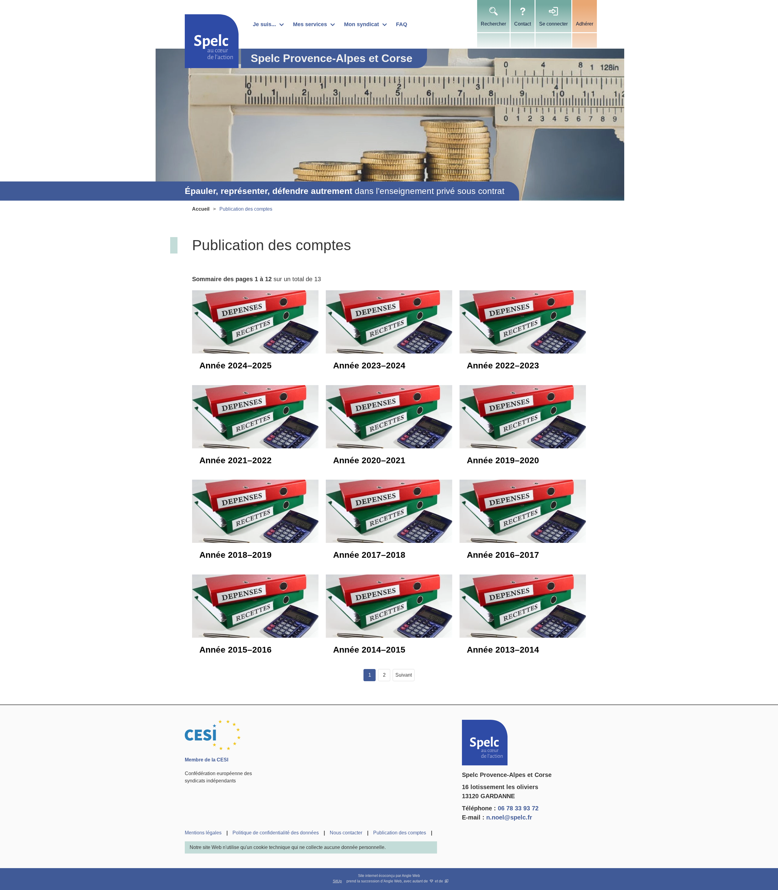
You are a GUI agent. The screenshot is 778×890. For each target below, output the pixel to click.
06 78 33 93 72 (518, 808)
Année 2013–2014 (503, 649)
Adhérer (584, 23)
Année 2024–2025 (235, 365)
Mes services (310, 24)
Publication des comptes (399, 832)
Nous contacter (346, 832)
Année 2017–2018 (369, 555)
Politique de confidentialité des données (275, 832)
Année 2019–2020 (503, 460)
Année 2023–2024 (369, 365)
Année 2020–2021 (369, 460)
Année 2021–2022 (235, 460)
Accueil (200, 209)
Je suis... (264, 24)
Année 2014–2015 (369, 649)
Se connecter (553, 23)
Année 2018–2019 (235, 555)
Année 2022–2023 (503, 365)
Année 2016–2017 (503, 555)
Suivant (403, 675)
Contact (522, 23)
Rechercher (493, 23)
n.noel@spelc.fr (509, 817)
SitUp (337, 881)
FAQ (401, 24)
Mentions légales (203, 832)
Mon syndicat (361, 24)
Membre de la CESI (206, 759)
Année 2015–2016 (235, 649)
